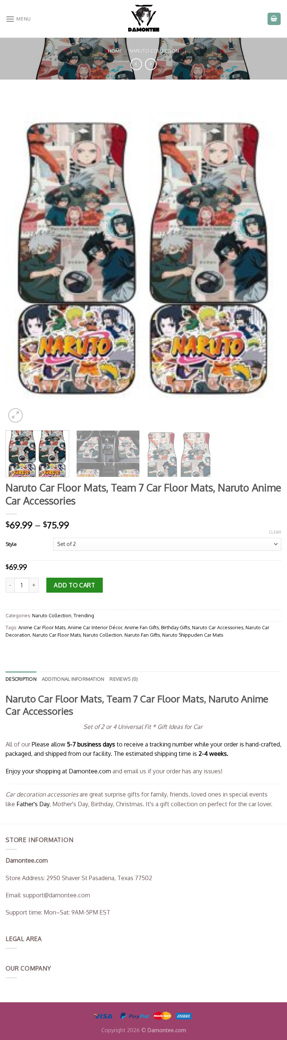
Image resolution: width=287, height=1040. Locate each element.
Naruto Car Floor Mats (57, 635)
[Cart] (274, 19)
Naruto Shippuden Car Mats (192, 635)
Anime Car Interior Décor (95, 627)
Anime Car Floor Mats (41, 627)
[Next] (266, 259)
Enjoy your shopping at (37, 771)
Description (21, 679)
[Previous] (20, 259)
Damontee (90, 771)
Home (115, 51)
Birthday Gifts (175, 627)
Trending (84, 615)
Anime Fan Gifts (141, 627)
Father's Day (32, 804)
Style (11, 544)
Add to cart (74, 585)
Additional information (73, 679)
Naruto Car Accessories (217, 627)
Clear (275, 532)
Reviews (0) (123, 679)
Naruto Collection (154, 51)
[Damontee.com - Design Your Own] (143, 19)
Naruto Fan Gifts (142, 635)
